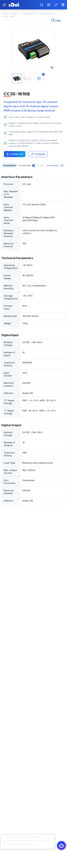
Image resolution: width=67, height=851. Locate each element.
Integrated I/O (29, 13)
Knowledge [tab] (54, 165)
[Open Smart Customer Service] (61, 845)
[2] (33, 49)
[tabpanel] (33, 340)
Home (4, 13)
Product (15, 13)
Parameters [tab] (9, 165)
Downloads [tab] (26, 165)
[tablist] (33, 165)
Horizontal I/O (47, 13)
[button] (27, 841)
